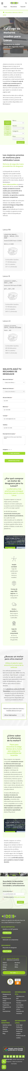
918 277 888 (6, 951)
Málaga (5, 967)
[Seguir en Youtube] (14, 1056)
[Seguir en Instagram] (8, 1056)
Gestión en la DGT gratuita (10, 929)
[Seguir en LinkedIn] (20, 1056)
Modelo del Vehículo (8, 388)
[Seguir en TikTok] (11, 1056)
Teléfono (5, 424)
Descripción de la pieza (9, 433)
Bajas (5, 6)
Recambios (13, 6)
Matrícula (6, 406)
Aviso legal (19, 1025)
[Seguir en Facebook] (4, 1056)
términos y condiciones (11, 544)
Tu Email (5, 415)
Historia (5, 1029)
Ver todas (13, 972)
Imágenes (7, 449)
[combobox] (18, 123)
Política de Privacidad (19, 897)
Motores (15, 12)
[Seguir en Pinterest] (23, 1056)
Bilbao (16, 967)
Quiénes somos (7, 1025)
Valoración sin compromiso (10, 939)
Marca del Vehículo (8, 379)
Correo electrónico (8, 891)
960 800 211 (6, 932)
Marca (20, 12)
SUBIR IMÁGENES (15, 453)
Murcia (4, 969)
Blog (4, 1033)
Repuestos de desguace (10, 947)
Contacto (5, 1031)
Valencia (5, 965)
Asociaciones (6, 1011)
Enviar (20, 902)
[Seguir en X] (17, 1056)
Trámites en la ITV (21, 1000)
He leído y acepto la (14, 898)
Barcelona (17, 962)
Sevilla (16, 965)
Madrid (5, 962)
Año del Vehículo (7, 397)
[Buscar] (26, 3)
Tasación (23, 6)
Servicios (5, 1027)
